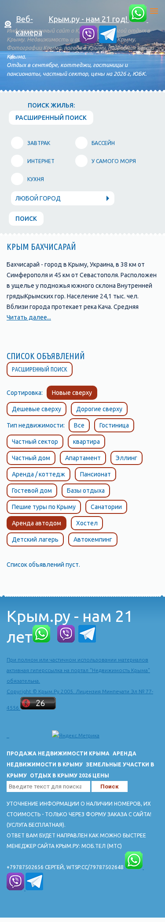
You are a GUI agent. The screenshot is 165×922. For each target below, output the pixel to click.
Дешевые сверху (36, 409)
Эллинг (126, 457)
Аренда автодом (36, 523)
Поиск (26, 218)
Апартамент (83, 457)
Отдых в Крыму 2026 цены (69, 775)
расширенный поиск (51, 117)
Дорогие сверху (99, 409)
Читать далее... (29, 317)
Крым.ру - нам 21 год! (88, 19)
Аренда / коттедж (38, 474)
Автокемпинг (92, 539)
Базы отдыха (86, 490)
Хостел (87, 523)
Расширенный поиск (39, 369)
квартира (86, 441)
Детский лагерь (35, 539)
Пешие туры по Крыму (44, 506)
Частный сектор (35, 441)
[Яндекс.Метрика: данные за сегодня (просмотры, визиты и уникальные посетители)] (75, 735)
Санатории (106, 506)
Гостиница (114, 425)
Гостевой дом (32, 490)
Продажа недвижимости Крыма (58, 753)
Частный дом (31, 457)
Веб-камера (29, 26)
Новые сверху (72, 392)
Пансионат (95, 474)
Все (79, 425)
